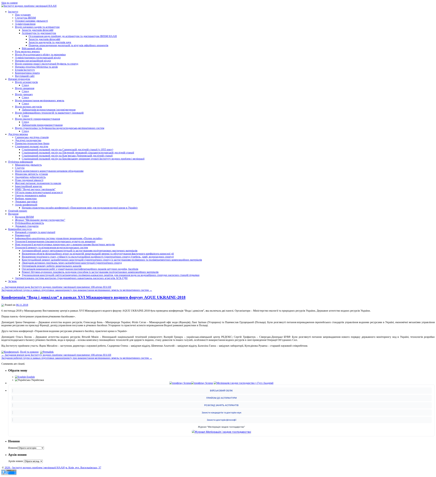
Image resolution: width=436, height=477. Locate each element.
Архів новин (15, 461)
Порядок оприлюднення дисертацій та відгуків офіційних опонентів (68, 45)
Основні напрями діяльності (31, 20)
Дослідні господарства (28, 140)
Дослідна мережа (18, 134)
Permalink (48, 351)
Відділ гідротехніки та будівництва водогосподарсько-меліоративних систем (59, 128)
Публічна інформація (20, 161)
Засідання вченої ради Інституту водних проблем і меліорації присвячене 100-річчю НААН (56, 287)
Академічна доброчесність (30, 177)
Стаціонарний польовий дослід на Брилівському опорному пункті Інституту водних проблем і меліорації (83, 158)
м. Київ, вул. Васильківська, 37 (83, 467)
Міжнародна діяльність (28, 164)
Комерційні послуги (20, 229)
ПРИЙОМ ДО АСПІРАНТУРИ (221, 398)
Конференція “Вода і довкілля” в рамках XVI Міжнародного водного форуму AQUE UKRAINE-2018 (93, 297)
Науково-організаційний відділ (33, 60)
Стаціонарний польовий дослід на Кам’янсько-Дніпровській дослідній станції (67, 155)
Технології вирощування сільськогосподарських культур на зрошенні (55, 241)
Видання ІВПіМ (24, 216)
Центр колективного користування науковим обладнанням (49, 170)
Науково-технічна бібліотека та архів (36, 66)
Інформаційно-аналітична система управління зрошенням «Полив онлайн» (59, 238)
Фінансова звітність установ (31, 174)
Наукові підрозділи (19, 79)
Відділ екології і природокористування (37, 118)
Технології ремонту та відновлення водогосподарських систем (51, 247)
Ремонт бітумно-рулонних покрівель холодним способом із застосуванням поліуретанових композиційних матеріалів (90, 272)
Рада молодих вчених (27, 51)
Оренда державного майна (30, 195)
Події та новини (29, 351)
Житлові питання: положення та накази (38, 183)
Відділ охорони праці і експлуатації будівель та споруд (46, 63)
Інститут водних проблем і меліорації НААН (38, 467)
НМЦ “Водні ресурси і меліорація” (35, 189)
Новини (13, 447)
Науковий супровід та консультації (35, 232)
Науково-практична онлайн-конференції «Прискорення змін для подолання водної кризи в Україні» (80, 207)
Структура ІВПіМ (25, 17)
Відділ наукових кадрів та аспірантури (37, 27)
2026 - (8, 467)
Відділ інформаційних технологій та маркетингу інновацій (49, 112)
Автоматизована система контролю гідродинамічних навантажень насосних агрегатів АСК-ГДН (71, 278)
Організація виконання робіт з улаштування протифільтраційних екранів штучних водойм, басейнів (80, 269)
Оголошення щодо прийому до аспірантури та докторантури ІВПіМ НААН (73, 36)
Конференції (11, 351)
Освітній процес (17, 210)
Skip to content (9, 2)
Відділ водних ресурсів (28, 106)
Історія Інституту (25, 69)
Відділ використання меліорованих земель (39, 100)
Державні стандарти (26, 226)
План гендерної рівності (29, 180)
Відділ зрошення (24, 88)
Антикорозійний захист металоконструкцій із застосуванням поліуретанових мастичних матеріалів (79, 250)
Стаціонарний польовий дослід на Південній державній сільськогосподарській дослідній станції (78, 152)
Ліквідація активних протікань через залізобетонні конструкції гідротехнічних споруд (72, 262)
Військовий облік (32, 48)
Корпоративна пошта (27, 72)
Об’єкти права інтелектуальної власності (39, 192)
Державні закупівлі (26, 201)
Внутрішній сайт (25, 76)
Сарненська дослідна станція (32, 137)
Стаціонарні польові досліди (31, 146)
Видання (13, 213)
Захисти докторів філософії (37, 30)
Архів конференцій (26, 204)
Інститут (13, 11)
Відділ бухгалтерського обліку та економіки (40, 54)
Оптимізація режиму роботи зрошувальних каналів (51, 265)
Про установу (23, 14)
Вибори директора (26, 198)
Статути (20, 167)
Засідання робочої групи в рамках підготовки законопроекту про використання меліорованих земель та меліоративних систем (76, 290)
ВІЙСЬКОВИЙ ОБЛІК (221, 390)
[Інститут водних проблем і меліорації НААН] (29, 5)
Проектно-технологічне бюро (32, 143)
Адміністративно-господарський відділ (38, 57)
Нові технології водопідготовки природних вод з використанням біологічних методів (65, 244)
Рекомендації (22, 235)
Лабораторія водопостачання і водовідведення (48, 109)
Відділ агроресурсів (26, 82)
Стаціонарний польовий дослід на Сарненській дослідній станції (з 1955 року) (67, 149)
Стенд (25, 85)
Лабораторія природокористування (42, 125)
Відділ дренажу (24, 94)
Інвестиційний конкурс (28, 186)
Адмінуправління (25, 23)
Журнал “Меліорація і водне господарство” (40, 220)
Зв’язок (12, 281)
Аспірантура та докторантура (39, 33)
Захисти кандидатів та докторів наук (50, 42)
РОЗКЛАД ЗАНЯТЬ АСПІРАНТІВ (221, 405)
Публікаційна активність (29, 223)
